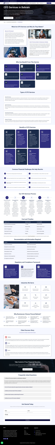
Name (6, 410)
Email (29, 410)
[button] (2, 443)
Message (6, 414)
